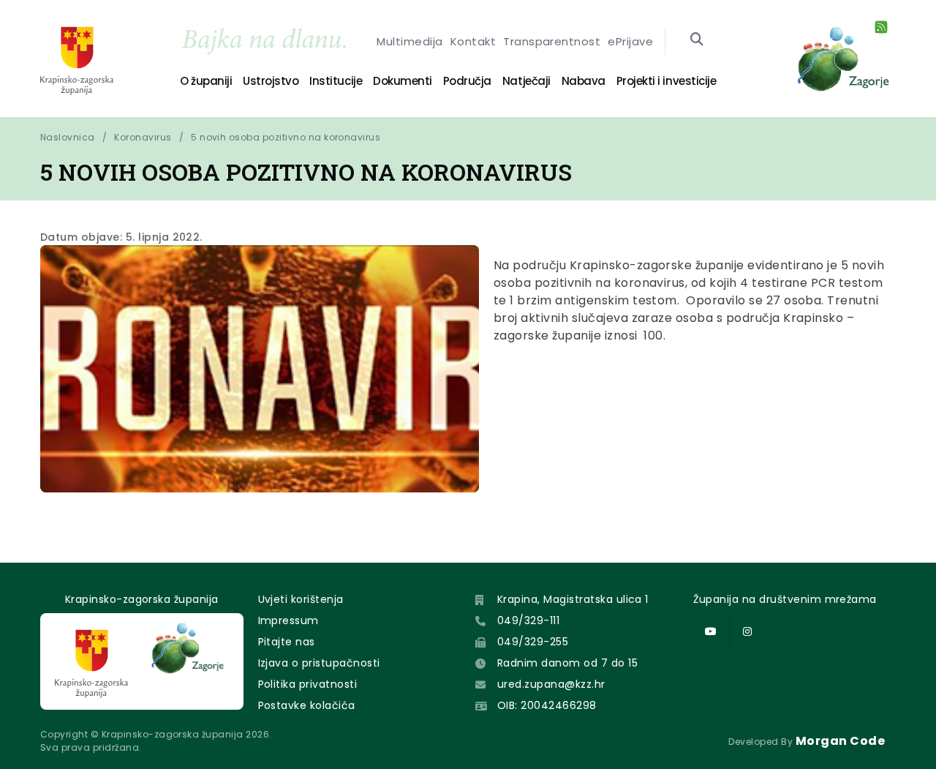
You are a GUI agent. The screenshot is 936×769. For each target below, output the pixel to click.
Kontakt (473, 41)
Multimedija (409, 41)
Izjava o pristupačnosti (319, 663)
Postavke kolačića (306, 705)
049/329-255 (532, 641)
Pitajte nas (286, 641)
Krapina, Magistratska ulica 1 (573, 599)
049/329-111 (528, 620)
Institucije (335, 81)
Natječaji (526, 81)
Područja (467, 81)
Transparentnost (551, 41)
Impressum (288, 620)
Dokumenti (402, 81)
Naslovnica (67, 137)
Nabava (583, 81)
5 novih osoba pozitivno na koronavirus (285, 137)
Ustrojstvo (270, 81)
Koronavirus (142, 137)
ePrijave (630, 41)
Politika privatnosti (308, 684)
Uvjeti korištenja (301, 599)
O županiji (206, 81)
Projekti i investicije (666, 81)
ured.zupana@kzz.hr (551, 684)
